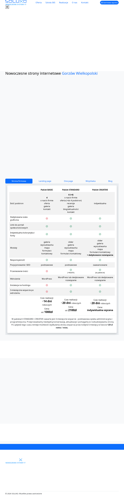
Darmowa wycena (110, 2)
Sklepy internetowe (61, 479)
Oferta (39, 2)
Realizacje (63, 2)
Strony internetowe (61, 475)
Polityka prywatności (84, 491)
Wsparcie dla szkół (60, 487)
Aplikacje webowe (60, 483)
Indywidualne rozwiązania (58, 496)
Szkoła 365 (50, 2)
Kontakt (84, 2)
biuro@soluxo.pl (79, 448)
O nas (74, 2)
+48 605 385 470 (50, 448)
